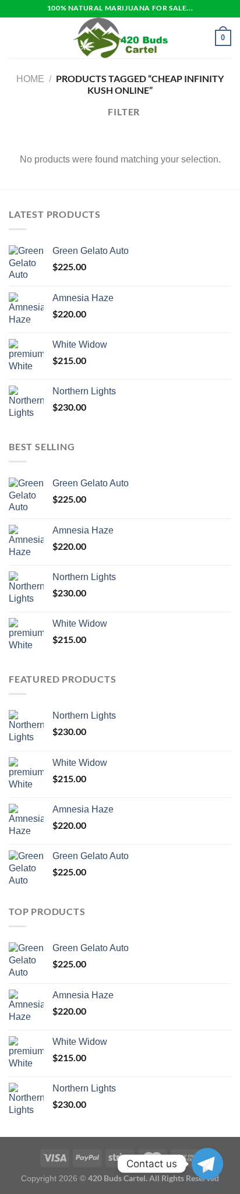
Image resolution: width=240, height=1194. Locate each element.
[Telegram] (207, 1163)
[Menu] (16, 37)
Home (30, 79)
